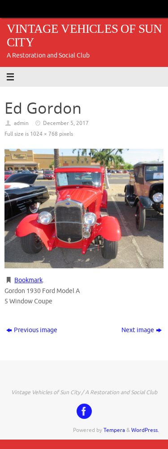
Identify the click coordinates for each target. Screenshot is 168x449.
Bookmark (28, 280)
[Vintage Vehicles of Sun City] (84, 411)
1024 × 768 (44, 134)
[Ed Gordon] (84, 208)
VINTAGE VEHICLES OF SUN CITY (84, 35)
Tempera (114, 430)
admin (21, 123)
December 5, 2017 (66, 123)
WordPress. (145, 430)
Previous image (35, 330)
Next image (137, 330)
